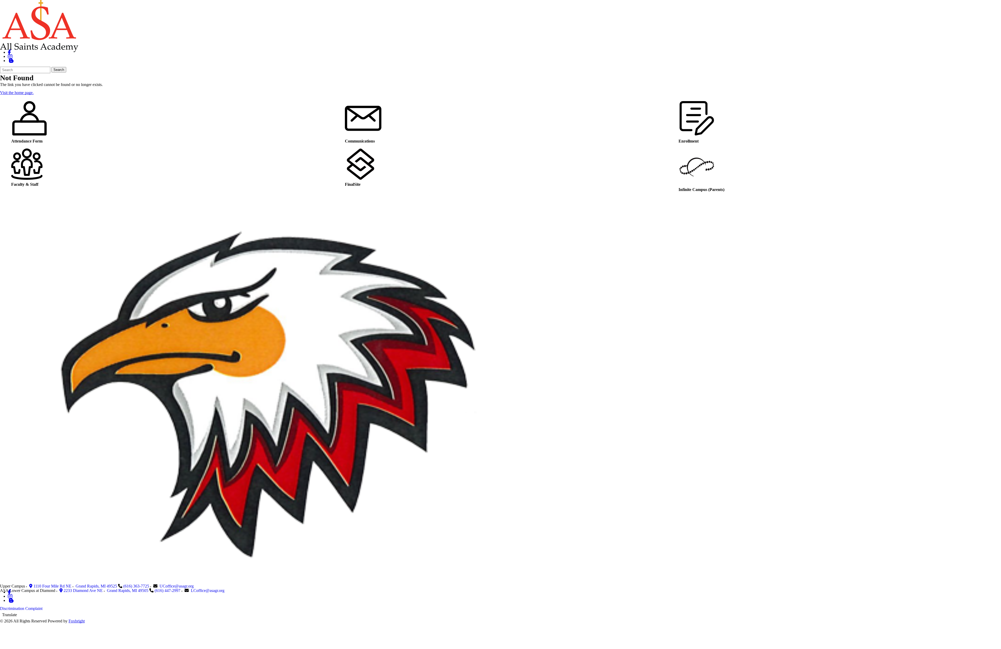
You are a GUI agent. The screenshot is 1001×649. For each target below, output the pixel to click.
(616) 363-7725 (136, 586)
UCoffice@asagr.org (177, 586)
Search (58, 70)
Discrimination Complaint (21, 608)
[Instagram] (10, 56)
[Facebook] (9, 52)
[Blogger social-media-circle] (11, 60)
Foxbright (77, 621)
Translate (9, 615)
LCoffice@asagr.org (207, 590)
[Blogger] (11, 600)
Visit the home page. (17, 92)
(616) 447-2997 (167, 590)
